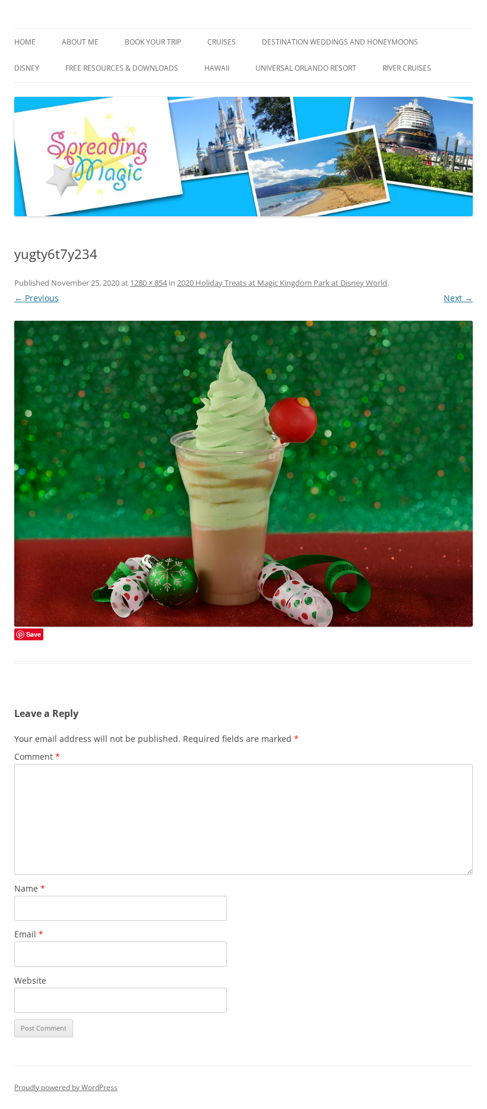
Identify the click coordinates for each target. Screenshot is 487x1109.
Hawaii (216, 68)
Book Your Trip (153, 42)
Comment (37, 756)
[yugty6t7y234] (243, 474)
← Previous (36, 298)
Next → (458, 298)
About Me (80, 42)
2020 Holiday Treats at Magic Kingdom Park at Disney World (282, 282)
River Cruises (406, 68)
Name (29, 888)
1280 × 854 (148, 282)
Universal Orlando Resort (305, 68)
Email (28, 934)
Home (25, 42)
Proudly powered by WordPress (66, 1087)
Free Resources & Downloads (121, 68)
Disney (26, 68)
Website (30, 980)
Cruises (221, 42)
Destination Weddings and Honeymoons (340, 42)
